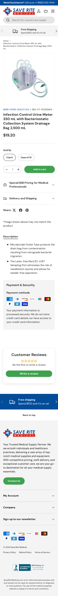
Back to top (29, 415)
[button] (45, 11)
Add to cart (39, 169)
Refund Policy (25, 552)
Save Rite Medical (19, 547)
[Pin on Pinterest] (27, 210)
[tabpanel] (29, 259)
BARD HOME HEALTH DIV (16, 109)
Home (6, 41)
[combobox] (29, 20)
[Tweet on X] (14, 210)
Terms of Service (42, 552)
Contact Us (14, 480)
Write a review (29, 373)
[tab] (10, 236)
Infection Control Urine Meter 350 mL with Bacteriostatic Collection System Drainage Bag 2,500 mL (27, 46)
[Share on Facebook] (20, 210)
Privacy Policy (9, 552)
